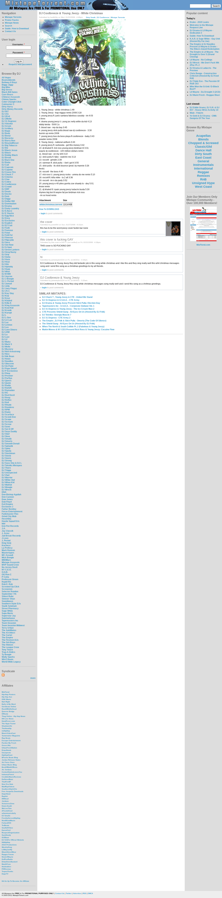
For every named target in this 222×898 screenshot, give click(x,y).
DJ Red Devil (8, 395)
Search (8, 26)
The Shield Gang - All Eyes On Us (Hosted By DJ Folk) (68, 323)
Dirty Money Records (12, 109)
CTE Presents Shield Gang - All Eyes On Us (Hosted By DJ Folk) (73, 312)
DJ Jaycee (7, 276)
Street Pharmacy (10, 608)
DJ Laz (5, 322)
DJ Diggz (6, 199)
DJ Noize (6, 359)
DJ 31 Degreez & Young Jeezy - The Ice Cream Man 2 (68, 309)
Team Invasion (9, 623)
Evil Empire (7, 504)
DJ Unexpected (9, 473)
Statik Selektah (9, 606)
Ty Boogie (6, 654)
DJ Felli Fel (7, 235)
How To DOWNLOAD (49, 209)
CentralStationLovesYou (12, 772)
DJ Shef (6, 434)
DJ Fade (6, 228)
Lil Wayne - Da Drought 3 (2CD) (205, 92)
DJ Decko (6, 194)
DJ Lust (5, 337)
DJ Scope (6, 419)
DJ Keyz (6, 298)
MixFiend (5, 692)
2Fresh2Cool (7, 811)
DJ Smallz (7, 439)
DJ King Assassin (10, 305)
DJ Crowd (6, 186)
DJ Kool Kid (7, 308)
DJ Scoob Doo (9, 417)
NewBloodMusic (8, 820)
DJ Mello (6, 346)
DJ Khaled (7, 300)
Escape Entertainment (11, 740)
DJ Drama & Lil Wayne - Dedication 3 (201, 31)
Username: (18, 44)
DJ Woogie (7, 487)
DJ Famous (7, 230)
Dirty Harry (7, 106)
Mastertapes (8, 553)
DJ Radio (6, 385)
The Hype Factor (9, 723)
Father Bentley (9, 509)
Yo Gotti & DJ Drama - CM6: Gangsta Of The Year (203, 117)
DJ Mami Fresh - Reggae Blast (205, 95)
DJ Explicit (7, 223)
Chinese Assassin (11, 97)
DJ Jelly (6, 286)
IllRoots (5, 714)
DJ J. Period (8, 281)
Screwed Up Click (10, 586)
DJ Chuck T (7, 174)
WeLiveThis (7, 808)
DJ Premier (7, 376)
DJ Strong (7, 460)
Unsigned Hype (203, 183)
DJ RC (5, 393)
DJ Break (6, 157)
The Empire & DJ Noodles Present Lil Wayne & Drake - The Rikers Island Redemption (204, 46)
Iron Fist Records (10, 526)
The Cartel (7, 635)
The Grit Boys (8, 642)
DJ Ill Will (6, 274)
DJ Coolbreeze (9, 184)
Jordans (5, 801)
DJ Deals (6, 191)
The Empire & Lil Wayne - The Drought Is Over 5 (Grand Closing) (204, 54)
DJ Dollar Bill (8, 201)
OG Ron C (6, 574)
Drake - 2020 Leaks (199, 22)
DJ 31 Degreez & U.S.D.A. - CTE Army (60, 300)
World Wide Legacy (11, 662)
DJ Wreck (6, 489)
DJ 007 (5, 111)
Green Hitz (6, 745)
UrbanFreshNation (9, 748)
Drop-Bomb (6, 750)
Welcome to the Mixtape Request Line (201, 26)
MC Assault (7, 555)
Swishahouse (8, 618)
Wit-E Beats (7, 659)
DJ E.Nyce (7, 211)
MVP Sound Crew (10, 565)
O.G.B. (5, 572)
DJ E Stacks (8, 213)
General (203, 161)
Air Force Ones (8, 762)
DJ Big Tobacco (9, 145)
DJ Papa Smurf (9, 368)
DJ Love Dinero (9, 329)
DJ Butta (6, 162)
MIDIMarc (6, 560)
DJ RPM (6, 409)
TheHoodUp (6, 728)
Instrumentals (203, 165)
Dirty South (90, 17)
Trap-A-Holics (8, 652)
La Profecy (7, 548)
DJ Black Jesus (9, 150)
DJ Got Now (7, 245)
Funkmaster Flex (10, 514)
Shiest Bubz (8, 596)
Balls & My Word (9, 704)
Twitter (68, 893)
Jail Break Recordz (11, 536)
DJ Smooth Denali (10, 443)
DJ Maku (6, 342)
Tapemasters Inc (10, 620)
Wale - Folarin (196, 113)
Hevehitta (6, 519)
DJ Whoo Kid (8, 482)
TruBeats (5, 825)
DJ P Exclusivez (10, 371)
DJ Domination (9, 203)
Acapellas (203, 135)
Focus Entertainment (12, 511)
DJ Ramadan (8, 390)
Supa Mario (7, 613)
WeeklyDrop (7, 847)
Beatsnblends (8, 80)
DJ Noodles (7, 361)
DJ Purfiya (7, 378)
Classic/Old (203, 146)
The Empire (7, 637)
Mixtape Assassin (10, 562)
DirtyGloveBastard (9, 862)
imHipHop (6, 731)
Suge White (7, 611)
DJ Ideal (6, 271)
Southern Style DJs (11, 603)
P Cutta (5, 577)
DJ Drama (7, 206)
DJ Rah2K (7, 388)
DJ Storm (6, 458)
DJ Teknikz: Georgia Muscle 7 (56, 315)
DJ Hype (6, 269)
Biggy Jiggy (7, 85)
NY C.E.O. (6, 569)
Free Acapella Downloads (12, 791)
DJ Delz (5, 196)
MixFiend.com (203, 245)
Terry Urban (8, 628)
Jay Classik (7, 531)
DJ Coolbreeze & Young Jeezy (60, 277)
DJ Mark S (7, 344)
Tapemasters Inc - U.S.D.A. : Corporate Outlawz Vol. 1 (68, 306)
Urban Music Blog (9, 765)
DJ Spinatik (7, 446)
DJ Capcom (7, 167)
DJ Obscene (8, 363)
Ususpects (6, 753)
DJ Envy (6, 218)
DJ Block (6, 153)
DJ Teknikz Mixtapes (12, 465)
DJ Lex (5, 327)
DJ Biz (5, 148)
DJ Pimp (6, 373)
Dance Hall (203, 150)
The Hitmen (7, 645)
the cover (46, 222)
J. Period (6, 540)
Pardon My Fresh (9, 743)
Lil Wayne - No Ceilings (201, 60)
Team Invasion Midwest (13, 625)
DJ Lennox (7, 325)
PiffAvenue (6, 869)
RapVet (5, 796)
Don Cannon (8, 497)
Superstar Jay (9, 616)
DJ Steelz (6, 456)
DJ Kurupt (7, 313)
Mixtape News (12, 23)
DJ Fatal (6, 233)
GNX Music (6, 699)
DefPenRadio (7, 859)
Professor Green (10, 579)
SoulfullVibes (7, 828)
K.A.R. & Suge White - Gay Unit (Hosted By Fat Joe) (205, 40)
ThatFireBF (6, 782)
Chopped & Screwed (203, 143)
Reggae (203, 172)
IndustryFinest (8, 774)
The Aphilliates (9, 630)
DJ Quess (6, 380)
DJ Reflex (6, 400)
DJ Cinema (7, 177)
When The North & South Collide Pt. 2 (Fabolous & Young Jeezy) (73, 326)
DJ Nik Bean (8, 356)
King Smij (6, 543)
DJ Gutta (6, 257)
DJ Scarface (8, 414)
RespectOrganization (10, 833)
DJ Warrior (7, 477)
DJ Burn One (8, 160)
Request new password (20, 64)
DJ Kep (5, 296)
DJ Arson (6, 126)
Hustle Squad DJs (10, 521)
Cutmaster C (8, 104)
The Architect (8, 633)
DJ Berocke (8, 138)
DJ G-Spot (7, 247)
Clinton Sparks (9, 99)
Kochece (6, 545)
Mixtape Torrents (13, 17)
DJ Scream (7, 422)
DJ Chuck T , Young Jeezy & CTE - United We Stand (67, 297)
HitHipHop (6, 842)
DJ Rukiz (6, 412)
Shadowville (7, 726)
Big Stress (7, 89)
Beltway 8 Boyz (9, 82)
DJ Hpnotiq (7, 266)
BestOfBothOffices (9, 767)
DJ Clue (6, 179)
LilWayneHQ (7, 850)
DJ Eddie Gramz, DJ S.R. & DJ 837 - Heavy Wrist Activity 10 (204, 108)
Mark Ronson (8, 550)
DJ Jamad (7, 283)
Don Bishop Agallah (11, 494)
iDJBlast (5, 837)
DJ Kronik (7, 310)
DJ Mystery (7, 349)
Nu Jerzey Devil (9, 567)
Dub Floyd (7, 502)
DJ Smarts (7, 441)
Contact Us (10, 31)
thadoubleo (6, 867)
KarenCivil (6, 830)
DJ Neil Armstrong (11, 351)
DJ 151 (5, 114)
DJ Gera (6, 242)
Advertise (77, 893)
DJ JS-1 (6, 291)
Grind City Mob (9, 516)
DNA (4, 492)
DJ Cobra (6, 182)
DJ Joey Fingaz (9, 288)
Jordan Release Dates (11, 760)
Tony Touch (7, 649)
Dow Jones (7, 499)
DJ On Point (7, 366)
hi (41, 257)
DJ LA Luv (7, 320)
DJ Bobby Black (10, 155)
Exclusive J (7, 506)
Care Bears (7, 94)
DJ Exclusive (8, 220)
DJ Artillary (7, 128)
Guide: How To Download (202, 36)
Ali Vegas (6, 77)
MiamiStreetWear (9, 852)
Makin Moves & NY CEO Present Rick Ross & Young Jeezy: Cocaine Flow (78, 329)
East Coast (203, 157)
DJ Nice (6, 354)
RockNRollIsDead (9, 709)
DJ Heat (6, 262)
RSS (84, 893)
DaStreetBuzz (7, 779)
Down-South (7, 806)
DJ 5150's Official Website (13, 840)
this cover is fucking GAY (56, 239)
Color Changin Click (11, 102)
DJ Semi (6, 426)
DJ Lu (4, 334)
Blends (203, 139)
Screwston (7, 589)
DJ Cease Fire (9, 172)
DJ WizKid (7, 485)
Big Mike (6, 87)
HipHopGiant (7, 755)
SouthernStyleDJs (9, 789)
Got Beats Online (9, 707)
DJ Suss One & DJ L (12, 463)
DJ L (4, 315)
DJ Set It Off (8, 429)
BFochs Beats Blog (10, 757)
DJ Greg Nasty (9, 252)
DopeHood (6, 794)
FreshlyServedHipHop (11, 818)
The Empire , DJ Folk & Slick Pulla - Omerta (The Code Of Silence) (74, 320)
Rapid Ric (6, 582)
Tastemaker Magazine (11, 736)
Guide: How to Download (17, 28)
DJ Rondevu (8, 407)
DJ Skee (6, 436)
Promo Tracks (12, 20)
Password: (19, 52)
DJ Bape (6, 131)
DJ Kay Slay (8, 293)
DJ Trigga (6, 470)
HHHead (5, 799)
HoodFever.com (8, 721)
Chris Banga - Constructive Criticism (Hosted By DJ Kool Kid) (204, 75)
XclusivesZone (8, 803)
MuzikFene (6, 864)
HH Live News (8, 719)
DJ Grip (5, 254)
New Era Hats (7, 784)
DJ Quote (6, 383)
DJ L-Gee (6, 317)
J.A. (4, 528)
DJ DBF (5, 189)
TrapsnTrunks (7, 871)
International (203, 168)
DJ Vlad (5, 475)
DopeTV (5, 874)
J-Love (5, 538)
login (43, 213)
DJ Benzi (6, 136)
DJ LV (4, 339)
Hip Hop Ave (7, 697)
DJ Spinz (6, 448)
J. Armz (5, 533)
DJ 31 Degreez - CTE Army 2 (56, 318)
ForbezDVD (6, 823)
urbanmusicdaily (9, 813)
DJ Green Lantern (10, 249)
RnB (203, 179)
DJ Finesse (7, 237)
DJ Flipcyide (8, 240)
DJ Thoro (6, 468)
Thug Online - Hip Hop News (13, 716)
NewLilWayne (7, 857)
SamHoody (6, 835)
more (33, 678)
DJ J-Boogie (8, 279)
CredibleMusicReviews (11, 777)
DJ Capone (7, 169)
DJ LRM (6, 332)
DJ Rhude (6, 405)
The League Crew (10, 647)
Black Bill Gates (10, 92)
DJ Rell (5, 402)
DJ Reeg (6, 397)
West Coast (203, 186)
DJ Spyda (6, 451)
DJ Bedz (6, 133)
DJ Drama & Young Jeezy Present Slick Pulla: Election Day (71, 303)
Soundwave (7, 601)
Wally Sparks (8, 657)
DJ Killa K (6, 303)
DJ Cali (5, 165)
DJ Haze (6, 259)
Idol (3, 523)
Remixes (203, 175)
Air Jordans (7, 770)
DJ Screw (6, 424)
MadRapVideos (8, 787)
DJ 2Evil (6, 116)
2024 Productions (9, 845)
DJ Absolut (7, 123)
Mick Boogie (8, 557)
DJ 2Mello (6, 119)
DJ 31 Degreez (9, 121)
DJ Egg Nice (8, 216)
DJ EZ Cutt (7, 225)
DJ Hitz (5, 264)
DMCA (90, 893)
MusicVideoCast (8, 733)
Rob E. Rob (7, 584)
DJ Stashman (8, 453)
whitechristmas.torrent (51, 204)
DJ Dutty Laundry (10, 208)
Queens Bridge (8, 711)
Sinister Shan (8, 599)
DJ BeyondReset (10, 143)
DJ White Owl (8, 480)
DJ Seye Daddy (9, 431)
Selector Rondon (10, 591)
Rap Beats (6, 738)
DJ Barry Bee (8, 140)
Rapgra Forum (8, 854)
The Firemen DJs (10, 640)
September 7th (9, 594)
